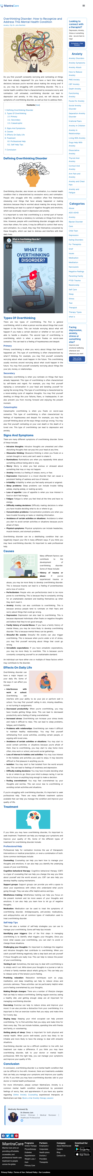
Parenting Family (76, 276)
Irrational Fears (75, 121)
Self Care (73, 289)
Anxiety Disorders (76, 58)
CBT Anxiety (74, 84)
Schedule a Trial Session (77, 44)
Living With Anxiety (77, 138)
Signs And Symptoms (15, 128)
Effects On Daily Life (15, 135)
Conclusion (10, 150)
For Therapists (75, 244)
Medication (73, 258)
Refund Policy (31, 1172)
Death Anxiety (75, 89)
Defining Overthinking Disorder (19, 110)
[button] (84, 5)
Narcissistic (74, 267)
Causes (9, 131)
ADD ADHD (74, 212)
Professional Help (16, 141)
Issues (71, 253)
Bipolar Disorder (76, 222)
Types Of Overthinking (15, 113)
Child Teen (73, 231)
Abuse (71, 208)
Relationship (74, 285)
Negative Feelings (76, 271)
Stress (71, 298)
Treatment (10, 138)
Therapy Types (75, 312)
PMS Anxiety (74, 79)
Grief (71, 249)
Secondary (13, 120)
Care (71, 226)
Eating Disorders (76, 240)
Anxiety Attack (75, 67)
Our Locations (44, 1172)
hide (37, 105)
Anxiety (6, 25)
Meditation (73, 262)
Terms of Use (19, 1172)
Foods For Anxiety (76, 101)
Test (70, 303)
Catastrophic (14, 123)
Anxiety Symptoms (77, 63)
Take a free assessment (77, 359)
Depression (73, 235)
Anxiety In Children (77, 125)
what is (72, 317)
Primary (12, 116)
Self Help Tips (15, 144)
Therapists (43, 1162)
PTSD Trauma (75, 280)
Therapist (73, 307)
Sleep (71, 294)
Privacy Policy (6, 1172)
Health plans (44, 1152)
